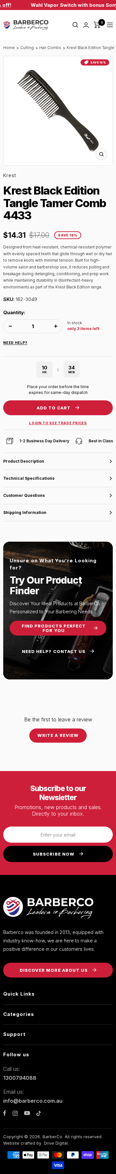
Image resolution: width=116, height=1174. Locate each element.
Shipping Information (24, 512)
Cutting (27, 47)
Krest (9, 175)
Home (9, 47)
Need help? (15, 343)
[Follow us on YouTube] (27, 1113)
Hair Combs (50, 47)
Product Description (23, 461)
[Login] (86, 25)
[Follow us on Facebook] (4, 1113)
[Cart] (97, 25)
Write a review (58, 735)
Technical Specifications (28, 478)
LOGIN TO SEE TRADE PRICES (58, 423)
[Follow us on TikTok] (38, 1113)
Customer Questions (24, 495)
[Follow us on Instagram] (15, 1113)
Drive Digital (56, 1143)
